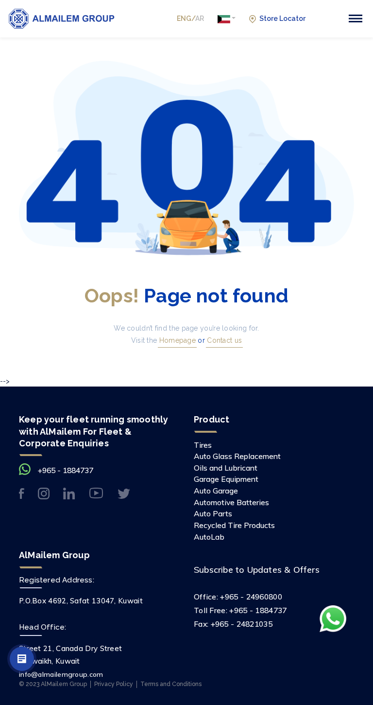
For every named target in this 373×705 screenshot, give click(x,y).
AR (199, 18)
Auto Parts (213, 513)
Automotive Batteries (231, 502)
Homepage (176, 340)
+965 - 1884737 (65, 470)
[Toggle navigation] (355, 18)
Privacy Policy (113, 683)
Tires (203, 445)
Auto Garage (216, 490)
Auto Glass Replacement (237, 456)
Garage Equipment (226, 479)
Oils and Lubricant (225, 468)
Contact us (223, 340)
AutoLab (209, 537)
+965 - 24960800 (251, 596)
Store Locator (282, 18)
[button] (226, 18)
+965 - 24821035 (242, 624)
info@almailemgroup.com (61, 674)
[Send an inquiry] (22, 659)
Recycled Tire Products (234, 525)
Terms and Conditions (171, 683)
